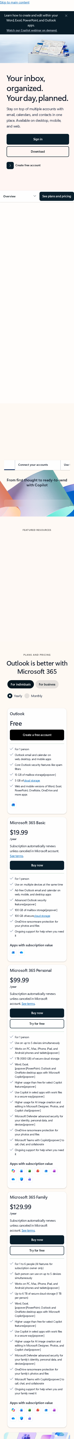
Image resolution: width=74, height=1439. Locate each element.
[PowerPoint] (38, 1205)
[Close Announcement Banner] (65, 16)
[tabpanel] (37, 322)
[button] (20, 196)
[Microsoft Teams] (29, 1213)
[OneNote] (54, 1205)
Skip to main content (14, 2)
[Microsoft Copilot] (13, 1205)
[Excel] (29, 1205)
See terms (16, 890)
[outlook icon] (13, 839)
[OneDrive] (21, 986)
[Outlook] (13, 986)
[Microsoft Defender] (21, 1213)
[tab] (15, 251)
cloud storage (32, 815)
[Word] (21, 1205)
